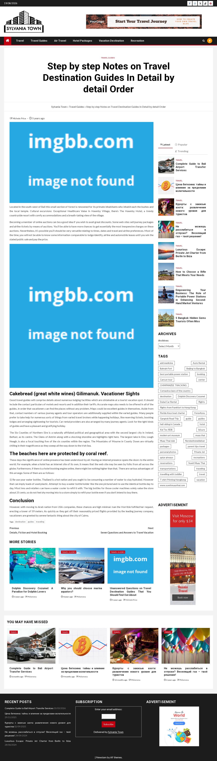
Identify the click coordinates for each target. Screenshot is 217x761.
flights (201, 402)
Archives (163, 340)
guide (188, 418)
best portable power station (174, 374)
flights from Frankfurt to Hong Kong (178, 407)
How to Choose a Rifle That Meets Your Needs (191, 273)
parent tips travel (196, 446)
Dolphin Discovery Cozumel (191, 396)
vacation (201, 479)
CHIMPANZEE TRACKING (173, 385)
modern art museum (170, 435)
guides (31, 521)
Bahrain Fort (166, 368)
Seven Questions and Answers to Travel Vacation (127, 530)
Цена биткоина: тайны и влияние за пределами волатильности (191, 188)
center (201, 379)
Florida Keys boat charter (172, 413)
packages (164, 446)
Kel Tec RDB (166, 429)
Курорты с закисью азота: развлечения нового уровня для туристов (134, 672)
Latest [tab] (166, 144)
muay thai (200, 435)
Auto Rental (199, 363)
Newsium (101, 757)
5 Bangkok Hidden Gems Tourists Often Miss (191, 320)
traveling (40, 521)
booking (201, 374)
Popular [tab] (182, 144)
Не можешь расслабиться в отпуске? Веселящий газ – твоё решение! (191, 231)
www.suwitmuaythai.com (172, 485)
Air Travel (60, 40)
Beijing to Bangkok (195, 368)
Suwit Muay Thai (196, 463)
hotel (202, 424)
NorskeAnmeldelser (195, 440)
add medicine (166, 363)
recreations (199, 457)
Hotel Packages (82, 40)
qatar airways (166, 457)
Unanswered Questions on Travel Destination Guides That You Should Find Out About (130, 591)
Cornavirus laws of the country (175, 390)
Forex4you (199, 413)
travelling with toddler (171, 474)
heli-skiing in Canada (170, 424)
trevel (202, 474)
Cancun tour (166, 379)
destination (20, 521)
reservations (166, 463)
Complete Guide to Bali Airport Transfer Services (191, 167)
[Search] (204, 41)
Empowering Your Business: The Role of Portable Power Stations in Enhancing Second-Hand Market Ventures (191, 297)
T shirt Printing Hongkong (173, 479)
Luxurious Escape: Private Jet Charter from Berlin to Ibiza (191, 253)
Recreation (137, 40)
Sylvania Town (59, 106)
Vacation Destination (111, 40)
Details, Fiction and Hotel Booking (28, 530)
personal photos (168, 452)
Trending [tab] (183, 151)
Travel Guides (39, 40)
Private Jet (199, 452)
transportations (168, 468)
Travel (20, 40)
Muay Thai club (167, 440)
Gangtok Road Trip (169, 418)
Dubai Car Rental (168, 402)
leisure (201, 429)
